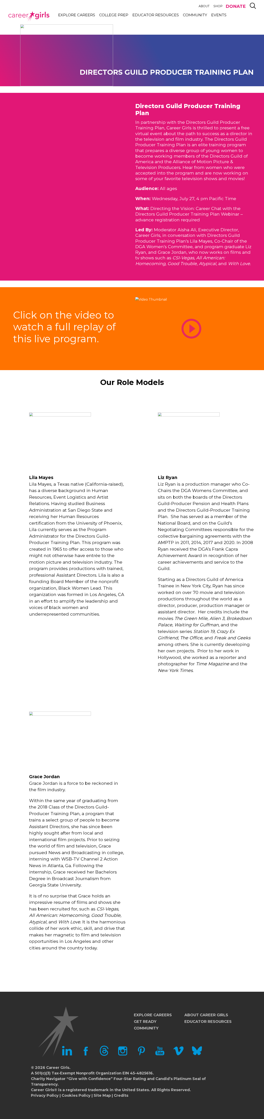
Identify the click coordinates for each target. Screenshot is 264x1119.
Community (195, 15)
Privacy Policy (45, 1095)
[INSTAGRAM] (123, 1054)
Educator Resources (155, 15)
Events (218, 15)
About (204, 6)
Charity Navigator (48, 1079)
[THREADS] (104, 1054)
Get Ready (145, 1021)
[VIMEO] (178, 1054)
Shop (218, 6)
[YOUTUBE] (160, 1054)
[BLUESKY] (197, 1054)
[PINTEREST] (141, 1054)
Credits (121, 1095)
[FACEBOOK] (85, 1054)
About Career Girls (206, 1015)
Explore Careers (76, 15)
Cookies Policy (76, 1095)
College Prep (113, 15)
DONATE (236, 6)
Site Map (102, 1095)
